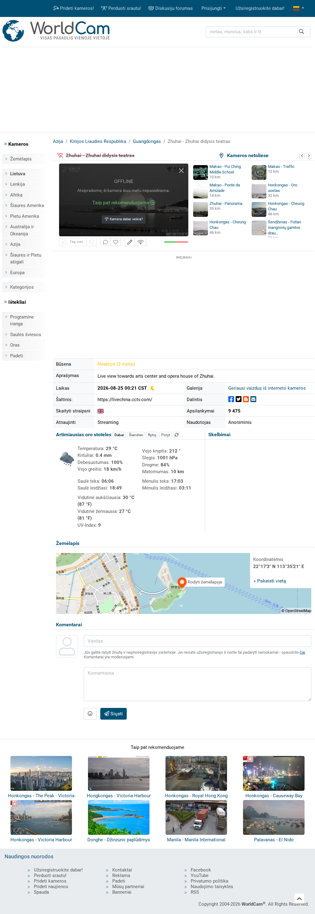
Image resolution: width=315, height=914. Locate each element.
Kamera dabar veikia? (126, 219)
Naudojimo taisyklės (212, 886)
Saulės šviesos (25, 334)
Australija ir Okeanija (22, 230)
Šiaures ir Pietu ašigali (25, 258)
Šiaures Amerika (27, 205)
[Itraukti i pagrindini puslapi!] (115, 242)
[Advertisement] (157, 88)
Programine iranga (22, 320)
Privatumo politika (209, 881)
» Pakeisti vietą (269, 581)
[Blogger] (246, 399)
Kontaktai (122, 870)
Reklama (121, 875)
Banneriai (121, 892)
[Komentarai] (105, 242)
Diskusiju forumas (173, 8)
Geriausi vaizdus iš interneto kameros (267, 388)
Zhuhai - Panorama (225, 203)
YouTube (200, 875)
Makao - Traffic (281, 166)
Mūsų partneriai (128, 886)
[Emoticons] (90, 714)
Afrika (16, 195)
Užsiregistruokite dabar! (260, 8)
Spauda (41, 892)
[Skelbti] (231, 399)
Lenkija (17, 184)
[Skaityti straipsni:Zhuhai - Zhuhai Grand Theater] (101, 411)
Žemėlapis (21, 159)
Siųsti (116, 714)
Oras (15, 345)
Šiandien (136, 435)
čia (302, 652)
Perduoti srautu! (124, 8)
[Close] (181, 170)
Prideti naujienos (51, 886)
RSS (195, 892)
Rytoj (152, 435)
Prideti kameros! (76, 8)
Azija (15, 244)
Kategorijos (22, 287)
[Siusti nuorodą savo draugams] (253, 399)
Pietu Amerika (24, 216)
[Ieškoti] (301, 32)
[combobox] (258, 32)
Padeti (16, 356)
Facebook (201, 870)
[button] (298, 8)
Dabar (119, 435)
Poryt (165, 435)
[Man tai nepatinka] (91, 242)
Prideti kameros (50, 881)
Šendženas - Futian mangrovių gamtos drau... (284, 227)
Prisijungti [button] (211, 8)
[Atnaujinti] (177, 435)
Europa (17, 272)
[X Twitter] (238, 399)
